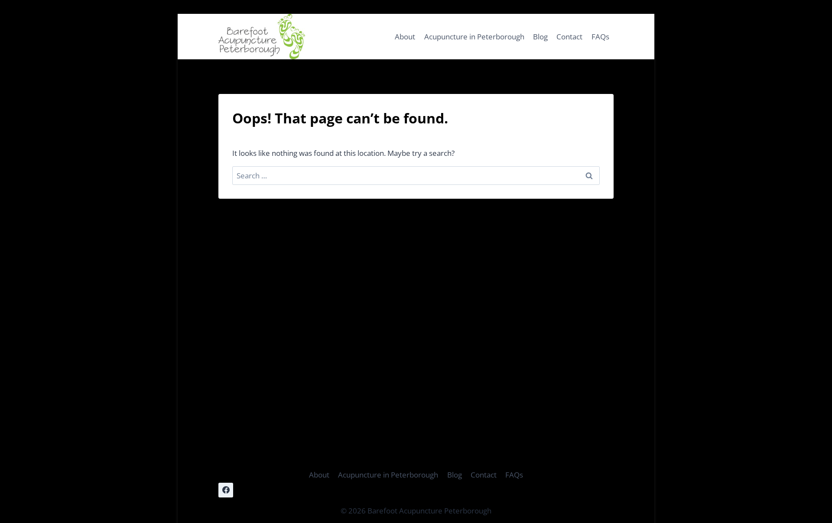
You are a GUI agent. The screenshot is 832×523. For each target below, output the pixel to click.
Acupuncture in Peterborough (474, 37)
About (405, 37)
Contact (569, 37)
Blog (540, 37)
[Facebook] (225, 490)
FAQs (600, 37)
